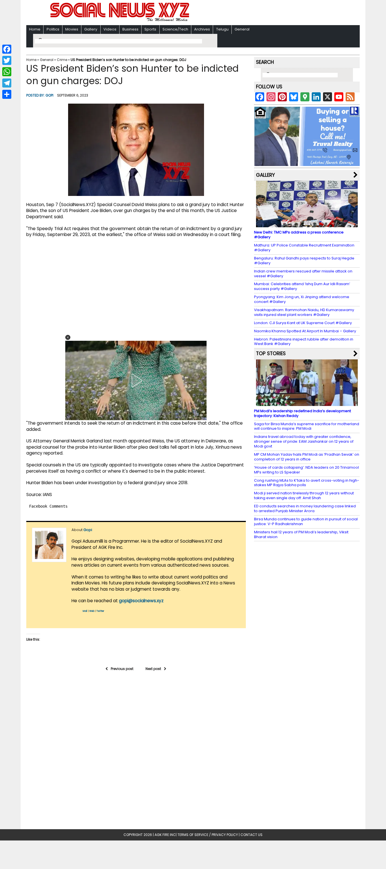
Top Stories (271, 353)
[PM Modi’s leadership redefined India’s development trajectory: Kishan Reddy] (307, 403)
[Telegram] (6, 83)
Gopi (49, 95)
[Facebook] (6, 49)
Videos (109, 29)
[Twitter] (6, 60)
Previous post (122, 668)
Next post (153, 668)
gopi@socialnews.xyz (141, 601)
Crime (62, 59)
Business (130, 29)
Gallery (90, 29)
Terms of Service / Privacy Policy (207, 834)
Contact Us (251, 834)
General (242, 29)
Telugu (222, 29)
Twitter (100, 611)
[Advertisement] (266, 13)
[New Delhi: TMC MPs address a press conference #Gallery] (307, 224)
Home (34, 29)
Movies (71, 29)
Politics (53, 29)
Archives (202, 29)
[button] (67, 337)
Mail (85, 611)
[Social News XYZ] (120, 20)
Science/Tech (175, 29)
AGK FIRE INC (165, 834)
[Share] (6, 94)
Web (91, 611)
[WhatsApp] (6, 71)
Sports (150, 29)
